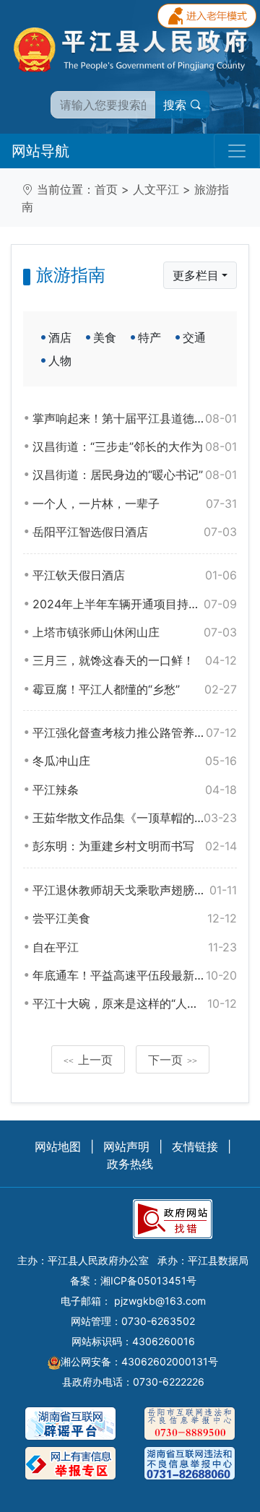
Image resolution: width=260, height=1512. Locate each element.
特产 (149, 337)
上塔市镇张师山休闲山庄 (134, 632)
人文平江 (156, 189)
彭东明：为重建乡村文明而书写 (134, 846)
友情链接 (195, 1146)
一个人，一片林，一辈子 (134, 503)
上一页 (88, 1060)
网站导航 (40, 151)
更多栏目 (196, 275)
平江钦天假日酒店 (134, 575)
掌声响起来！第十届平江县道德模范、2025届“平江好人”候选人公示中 (134, 418)
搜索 (176, 105)
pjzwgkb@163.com (160, 1301)
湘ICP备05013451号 (148, 1280)
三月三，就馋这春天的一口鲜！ (134, 660)
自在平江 (134, 947)
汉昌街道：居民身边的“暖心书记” (134, 474)
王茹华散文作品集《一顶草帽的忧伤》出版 (134, 818)
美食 (104, 337)
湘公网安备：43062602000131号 (139, 1361)
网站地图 (58, 1146)
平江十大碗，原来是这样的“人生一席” (134, 1003)
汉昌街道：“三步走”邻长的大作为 (134, 446)
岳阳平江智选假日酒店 (134, 531)
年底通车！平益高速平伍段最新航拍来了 (134, 975)
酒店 (60, 337)
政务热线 (130, 1164)
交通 (194, 337)
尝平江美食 (134, 918)
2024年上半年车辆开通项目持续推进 (134, 604)
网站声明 (126, 1146)
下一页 (172, 1060)
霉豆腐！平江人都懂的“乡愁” (134, 689)
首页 (106, 189)
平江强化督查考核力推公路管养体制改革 (134, 732)
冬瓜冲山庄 (134, 760)
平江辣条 (134, 789)
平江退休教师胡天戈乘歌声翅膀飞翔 (134, 890)
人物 (60, 360)
